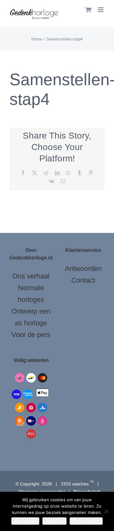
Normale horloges (31, 293)
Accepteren (25, 521)
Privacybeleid (86, 491)
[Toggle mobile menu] (101, 9)
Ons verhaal (30, 276)
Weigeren (54, 521)
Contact (83, 280)
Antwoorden (83, 268)
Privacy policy (86, 521)
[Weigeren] (106, 511)
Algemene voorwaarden (42, 491)
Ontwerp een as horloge (31, 317)
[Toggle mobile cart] (88, 9)
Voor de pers (30, 335)
